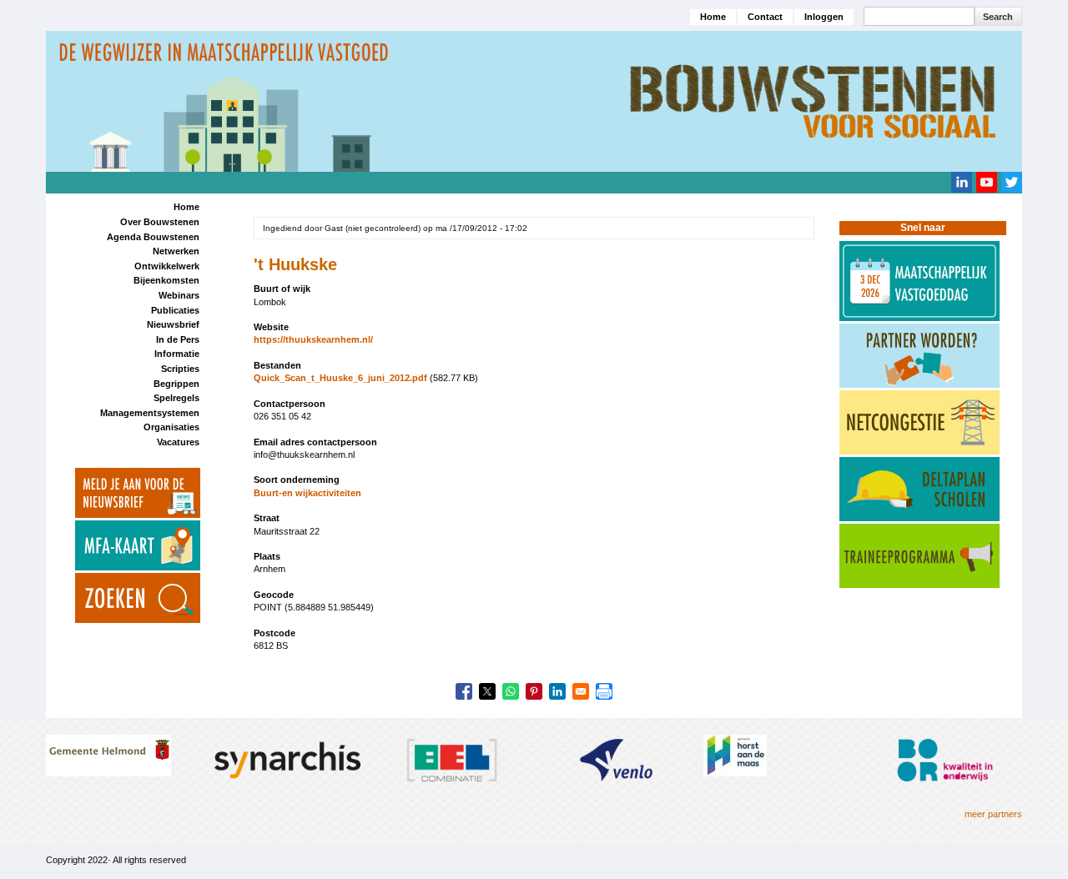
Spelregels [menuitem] (176, 398)
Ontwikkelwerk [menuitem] (166, 266)
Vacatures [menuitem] (178, 442)
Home (713, 17)
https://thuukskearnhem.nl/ (313, 339)
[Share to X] (487, 691)
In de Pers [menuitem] (177, 339)
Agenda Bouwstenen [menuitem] (153, 237)
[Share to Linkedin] (557, 691)
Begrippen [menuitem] (176, 384)
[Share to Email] (580, 691)
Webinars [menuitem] (179, 295)
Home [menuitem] (186, 207)
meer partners (993, 814)
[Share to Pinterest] (534, 691)
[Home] (534, 100)
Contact (765, 17)
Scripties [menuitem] (180, 369)
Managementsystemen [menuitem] (149, 413)
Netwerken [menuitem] (176, 251)
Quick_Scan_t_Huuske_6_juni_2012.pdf (340, 378)
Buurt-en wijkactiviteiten (307, 493)
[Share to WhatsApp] (510, 691)
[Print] (604, 691)
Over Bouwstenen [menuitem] (159, 222)
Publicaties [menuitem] (175, 310)
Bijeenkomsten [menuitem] (166, 280)
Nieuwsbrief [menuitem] (173, 324)
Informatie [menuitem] (176, 354)
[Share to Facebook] (464, 691)
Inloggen (824, 17)
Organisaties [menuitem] (171, 427)
